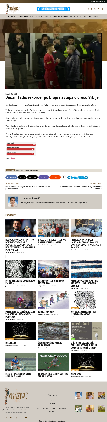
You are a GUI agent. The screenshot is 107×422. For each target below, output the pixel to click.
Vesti (73, 339)
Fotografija (9, 277)
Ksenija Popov (75, 288)
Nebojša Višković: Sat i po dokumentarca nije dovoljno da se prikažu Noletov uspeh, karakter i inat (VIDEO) (20, 245)
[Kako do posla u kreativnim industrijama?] (53, 269)
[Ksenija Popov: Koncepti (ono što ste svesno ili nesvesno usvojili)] (86, 269)
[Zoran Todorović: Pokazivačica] (101, 395)
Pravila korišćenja (61, 421)
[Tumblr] (91, 9)
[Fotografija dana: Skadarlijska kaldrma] (20, 269)
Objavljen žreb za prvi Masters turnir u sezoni (53, 375)
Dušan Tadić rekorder (31, 170)
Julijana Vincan (43, 286)
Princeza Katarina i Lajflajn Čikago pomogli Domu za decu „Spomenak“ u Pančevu (86, 244)
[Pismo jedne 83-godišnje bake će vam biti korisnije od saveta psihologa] (20, 300)
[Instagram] (88, 9)
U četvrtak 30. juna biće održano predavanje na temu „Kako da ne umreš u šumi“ (84, 345)
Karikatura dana (46, 311)
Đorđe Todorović (76, 317)
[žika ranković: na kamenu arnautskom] (53, 331)
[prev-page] (6, 256)
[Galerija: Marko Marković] (101, 408)
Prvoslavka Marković (11, 345)
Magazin (41, 236)
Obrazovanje (75, 236)
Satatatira (41, 308)
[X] (95, 9)
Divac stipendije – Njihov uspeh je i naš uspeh (52, 241)
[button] (102, 9)
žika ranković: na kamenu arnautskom (50, 344)
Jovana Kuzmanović (11, 286)
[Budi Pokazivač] (78, 408)
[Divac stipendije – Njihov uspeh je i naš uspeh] (53, 228)
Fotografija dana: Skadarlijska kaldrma (20, 282)
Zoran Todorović (30, 198)
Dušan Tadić (19, 170)
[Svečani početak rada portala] (90, 408)
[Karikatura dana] (53, 300)
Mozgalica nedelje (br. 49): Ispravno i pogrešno (83, 313)
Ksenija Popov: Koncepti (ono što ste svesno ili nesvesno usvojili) (84, 283)
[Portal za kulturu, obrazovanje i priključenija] (13, 9)
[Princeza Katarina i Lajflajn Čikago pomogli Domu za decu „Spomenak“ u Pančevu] (86, 228)
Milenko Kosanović (44, 314)
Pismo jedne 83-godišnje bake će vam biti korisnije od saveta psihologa (20, 314)
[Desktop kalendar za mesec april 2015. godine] (20, 362)
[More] (63, 177)
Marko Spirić (75, 350)
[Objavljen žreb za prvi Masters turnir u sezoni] (53, 362)
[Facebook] (85, 9)
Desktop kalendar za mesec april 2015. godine (18, 375)
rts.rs (12, 158)
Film (7, 236)
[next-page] (10, 256)
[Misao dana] (20, 331)
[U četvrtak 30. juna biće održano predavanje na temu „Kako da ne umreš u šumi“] (86, 331)
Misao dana (10, 342)
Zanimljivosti (9, 308)
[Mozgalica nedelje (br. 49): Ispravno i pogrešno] (86, 300)
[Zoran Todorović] (13, 202)
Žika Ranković (42, 348)
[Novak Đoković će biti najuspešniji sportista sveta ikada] (78, 395)
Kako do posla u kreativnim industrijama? (51, 282)
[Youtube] (98, 9)
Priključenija (42, 370)
